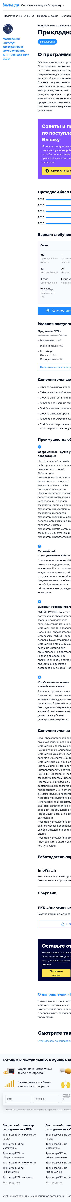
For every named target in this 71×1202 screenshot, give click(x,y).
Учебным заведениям (16, 1196)
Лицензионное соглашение (48, 1196)
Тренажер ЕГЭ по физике (18, 1177)
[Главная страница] (11, 5)
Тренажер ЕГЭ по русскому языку (19, 1136)
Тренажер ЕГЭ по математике (13, 1146)
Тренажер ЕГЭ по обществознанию (13, 1155)
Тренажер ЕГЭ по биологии (19, 1162)
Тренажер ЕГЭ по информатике (13, 1170)
